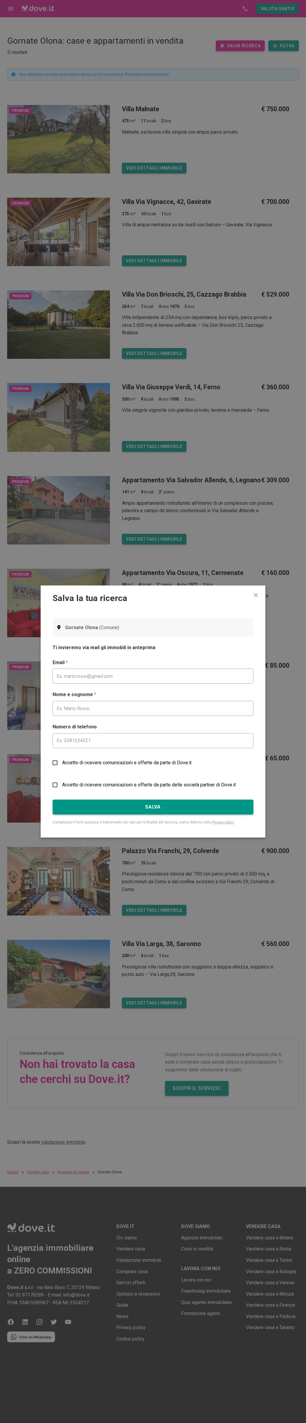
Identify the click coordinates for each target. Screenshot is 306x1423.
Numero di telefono (75, 727)
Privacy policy (223, 822)
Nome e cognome (74, 694)
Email (60, 662)
